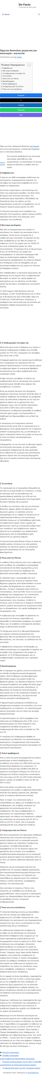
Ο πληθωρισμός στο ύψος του (14, 73)
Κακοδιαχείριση (8, 81)
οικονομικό (34, 146)
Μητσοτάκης (20, 1059)
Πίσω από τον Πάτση (10, 79)
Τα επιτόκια (7, 76)
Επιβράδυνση (7, 68)
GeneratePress (33, 1073)
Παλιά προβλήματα (10, 84)
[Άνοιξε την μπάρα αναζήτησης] (39, 14)
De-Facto (24, 4)
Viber (21, 115)
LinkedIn (21, 105)
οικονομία (30, 1059)
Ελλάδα (5, 1056)
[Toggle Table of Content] (28, 65)
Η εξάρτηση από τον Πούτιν (13, 86)
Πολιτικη (6, 1052)
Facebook (21, 95)
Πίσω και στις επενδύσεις (12, 89)
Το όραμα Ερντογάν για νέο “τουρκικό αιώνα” (21, 1068)
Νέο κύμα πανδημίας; (11, 71)
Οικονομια (14, 1052)
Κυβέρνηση (10, 1059)
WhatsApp (21, 110)
